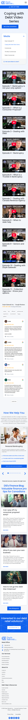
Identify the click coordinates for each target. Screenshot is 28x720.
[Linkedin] (18, 718)
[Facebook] (9, 718)
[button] (2, 473)
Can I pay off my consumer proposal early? (11, 512)
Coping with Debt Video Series (12, 44)
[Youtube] (14, 718)
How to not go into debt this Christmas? (13, 588)
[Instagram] (16, 718)
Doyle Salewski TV (9, 41)
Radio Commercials (9, 55)
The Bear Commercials (10, 51)
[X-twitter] (12, 718)
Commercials (8, 48)
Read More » (6, 530)
